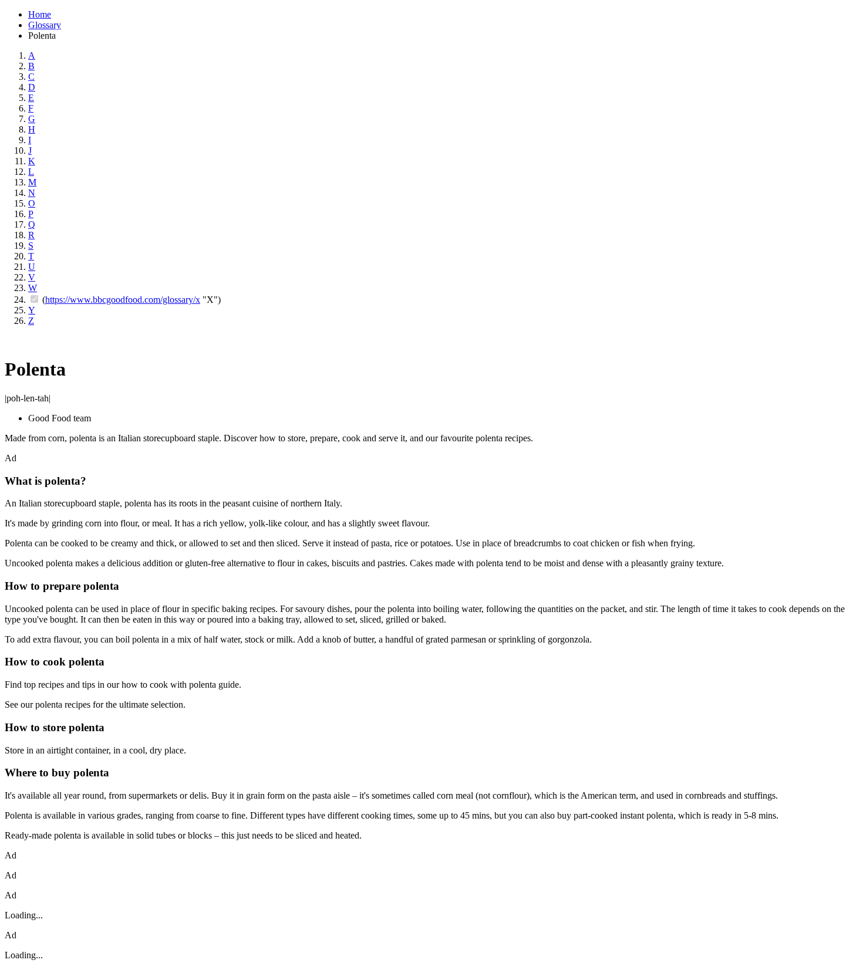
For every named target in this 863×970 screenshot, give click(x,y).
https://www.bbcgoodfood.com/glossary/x (122, 300)
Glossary (44, 25)
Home (39, 14)
